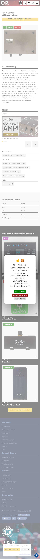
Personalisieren (20, 299)
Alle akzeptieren (20, 291)
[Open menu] (37, 3)
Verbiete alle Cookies (20, 295)
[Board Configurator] (29, 3)
